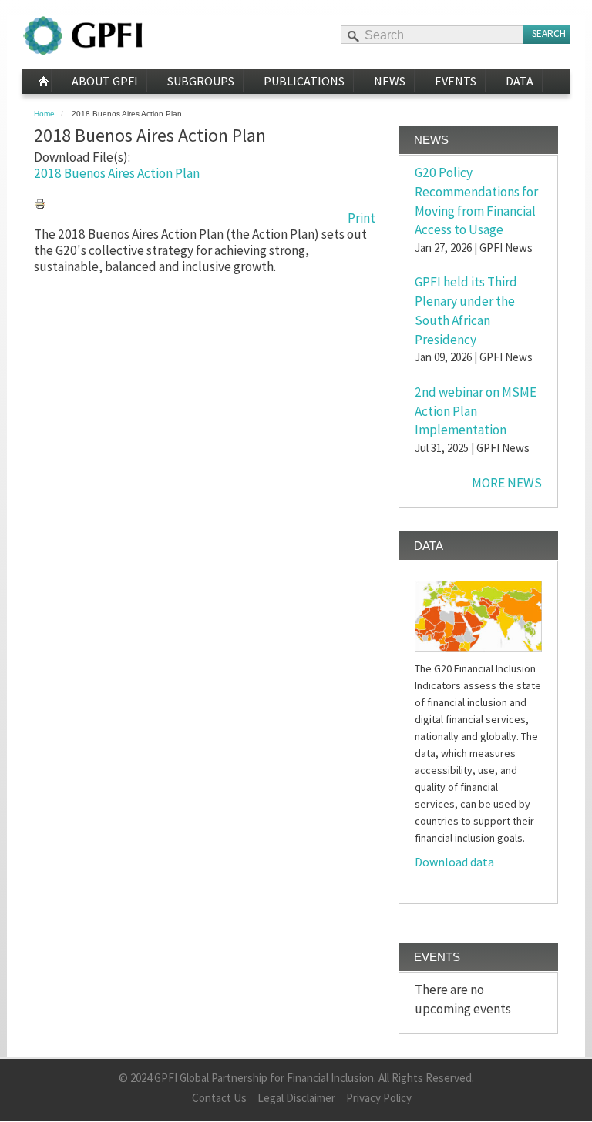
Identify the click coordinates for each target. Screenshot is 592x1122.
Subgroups (200, 81)
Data (519, 81)
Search (549, 33)
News (389, 81)
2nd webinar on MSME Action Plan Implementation (475, 411)
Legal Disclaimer (296, 1097)
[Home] (82, 35)
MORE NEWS (507, 482)
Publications (304, 81)
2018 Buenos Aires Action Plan (117, 173)
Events (455, 81)
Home (36, 81)
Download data (454, 861)
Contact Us (219, 1097)
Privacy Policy (379, 1097)
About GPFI (105, 81)
